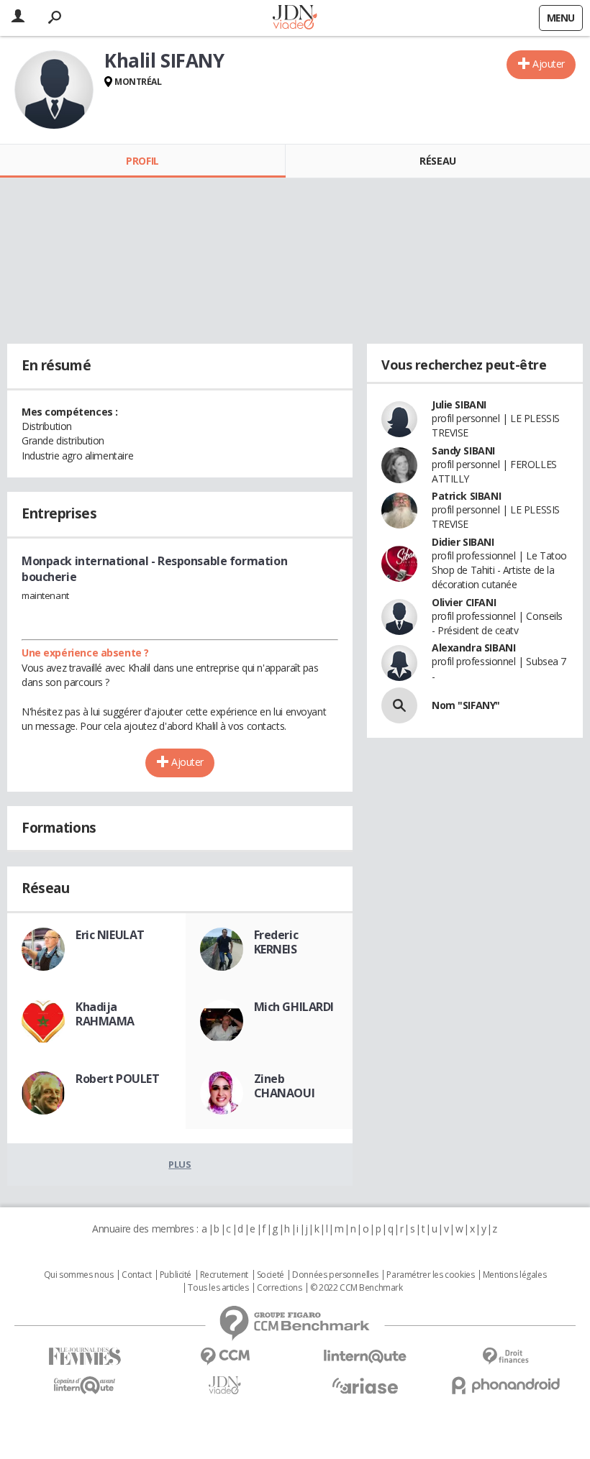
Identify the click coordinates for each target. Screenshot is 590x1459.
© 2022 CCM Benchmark (356, 1288)
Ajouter (548, 63)
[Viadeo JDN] (225, 1385)
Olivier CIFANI (464, 602)
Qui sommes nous (79, 1275)
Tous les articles (218, 1288)
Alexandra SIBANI (473, 647)
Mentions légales (514, 1275)
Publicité (175, 1275)
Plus (179, 1164)
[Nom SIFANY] (399, 705)
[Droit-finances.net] (505, 1357)
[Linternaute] (365, 1356)
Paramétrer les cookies (430, 1275)
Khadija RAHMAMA (105, 1014)
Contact (136, 1275)
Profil (142, 161)
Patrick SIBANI (466, 496)
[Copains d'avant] (84, 1385)
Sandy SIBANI (463, 450)
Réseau (437, 161)
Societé (270, 1275)
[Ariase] (365, 1386)
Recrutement (224, 1275)
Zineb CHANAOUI (284, 1086)
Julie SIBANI (459, 404)
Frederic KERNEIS (276, 942)
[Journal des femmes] (84, 1357)
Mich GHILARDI (294, 1007)
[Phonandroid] (505, 1385)
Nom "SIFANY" (466, 705)
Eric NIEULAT (110, 935)
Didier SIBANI (463, 542)
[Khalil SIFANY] (54, 89)
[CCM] (225, 1357)
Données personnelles (335, 1275)
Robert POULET (118, 1079)
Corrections (279, 1288)
